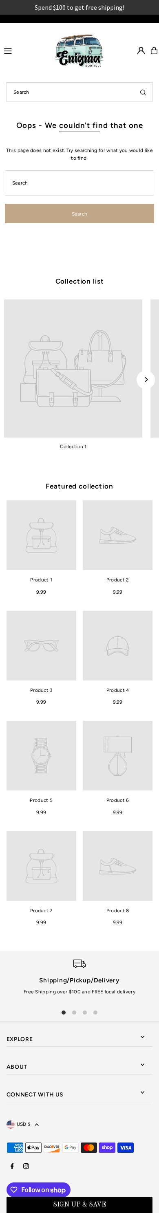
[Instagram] (26, 1166)
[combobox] (79, 92)
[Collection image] (73, 368)
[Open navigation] (24, 50)
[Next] (146, 379)
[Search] (143, 92)
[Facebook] (12, 1166)
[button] (80, 1205)
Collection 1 (73, 446)
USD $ (24, 1124)
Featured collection (79, 486)
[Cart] (154, 50)
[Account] (141, 50)
